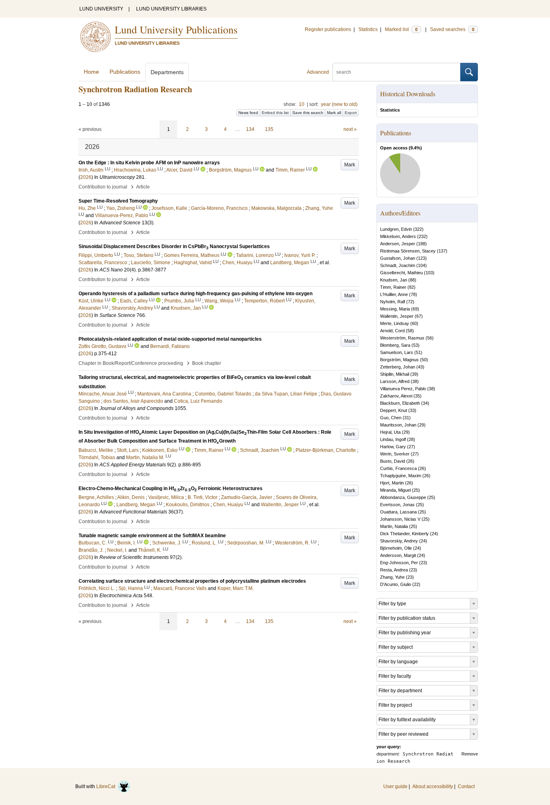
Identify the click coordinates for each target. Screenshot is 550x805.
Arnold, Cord (392, 330)
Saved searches (452, 29)
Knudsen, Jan (393, 279)
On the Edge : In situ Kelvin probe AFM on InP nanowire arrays (149, 163)
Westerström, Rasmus (402, 337)
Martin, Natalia (394, 526)
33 (412, 410)
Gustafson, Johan (397, 258)
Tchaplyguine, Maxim (400, 475)
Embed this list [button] (275, 112)
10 (301, 104)
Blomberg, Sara (395, 345)
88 (412, 279)
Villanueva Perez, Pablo (403, 388)
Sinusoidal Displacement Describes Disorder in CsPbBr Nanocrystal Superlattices (174, 246)
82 (411, 287)
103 (429, 272)
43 (420, 366)
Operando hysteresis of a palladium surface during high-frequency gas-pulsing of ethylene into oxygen (195, 293)
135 (269, 129)
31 (406, 417)
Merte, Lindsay (394, 323)
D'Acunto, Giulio (395, 584)
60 (414, 323)
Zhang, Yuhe (392, 577)
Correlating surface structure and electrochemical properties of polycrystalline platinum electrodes (192, 581)
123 (421, 258)
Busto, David (392, 461)
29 (421, 424)
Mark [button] (349, 165)
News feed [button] (248, 112)
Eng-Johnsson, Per (399, 562)
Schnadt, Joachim (397, 265)
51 (418, 352)
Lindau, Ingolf (393, 439)
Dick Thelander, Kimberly (404, 533)
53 (415, 345)
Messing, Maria (395, 308)
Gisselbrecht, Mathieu (401, 272)
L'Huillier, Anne (394, 294)
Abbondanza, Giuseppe (403, 497)
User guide (395, 786)
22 (416, 584)
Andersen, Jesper (397, 243)
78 (413, 294)
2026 (85, 177)
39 (414, 374)
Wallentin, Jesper (397, 316)
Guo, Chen (390, 417)
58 (409, 330)
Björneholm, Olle (396, 548)
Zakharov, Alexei (396, 395)
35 (417, 395)
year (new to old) (339, 104)
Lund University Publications (176, 29)
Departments (167, 72)
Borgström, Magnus (399, 359)
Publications (125, 71)
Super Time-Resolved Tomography (118, 201)
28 (411, 439)
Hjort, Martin (392, 482)
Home (91, 71)
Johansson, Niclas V (400, 519)
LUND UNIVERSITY (101, 9)
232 (422, 236)
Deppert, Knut (393, 410)
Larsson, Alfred (394, 381)
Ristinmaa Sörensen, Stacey (408, 250)
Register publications (328, 29)
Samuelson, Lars (396, 352)
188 (421, 243)
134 (250, 129)
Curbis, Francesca (398, 468)
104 (421, 265)
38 (414, 381)
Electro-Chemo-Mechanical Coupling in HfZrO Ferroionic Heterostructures (171, 488)
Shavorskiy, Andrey (399, 540)
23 (423, 562)
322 (418, 229)
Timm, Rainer (393, 287)
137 (442, 250)
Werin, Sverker (394, 453)
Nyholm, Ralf (392, 301)
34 (425, 403)
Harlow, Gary (393, 446)
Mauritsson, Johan (398, 424)
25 (416, 490)
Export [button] (351, 112)
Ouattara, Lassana (398, 511)
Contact (466, 786)
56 (429, 337)
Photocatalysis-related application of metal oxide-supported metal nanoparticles (170, 339)
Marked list (401, 29)
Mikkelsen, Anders (398, 236)
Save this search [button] (307, 112)
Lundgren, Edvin (396, 229)
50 (424, 359)
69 (415, 308)
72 (410, 301)
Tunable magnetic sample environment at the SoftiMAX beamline (152, 535)
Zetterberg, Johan (397, 366)
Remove (469, 753)
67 (418, 316)
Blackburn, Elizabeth (400, 403)
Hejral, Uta (390, 432)
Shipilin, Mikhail (394, 374)
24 (434, 533)
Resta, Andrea (394, 569)
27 (411, 446)
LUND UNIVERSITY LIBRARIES (171, 9)
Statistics (368, 29)
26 (410, 461)
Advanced (318, 72)
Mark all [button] (334, 112)
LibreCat (107, 786)
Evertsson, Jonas (397, 504)
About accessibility (432, 786)
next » (350, 129)
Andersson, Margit (398, 555)
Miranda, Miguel (395, 490)
